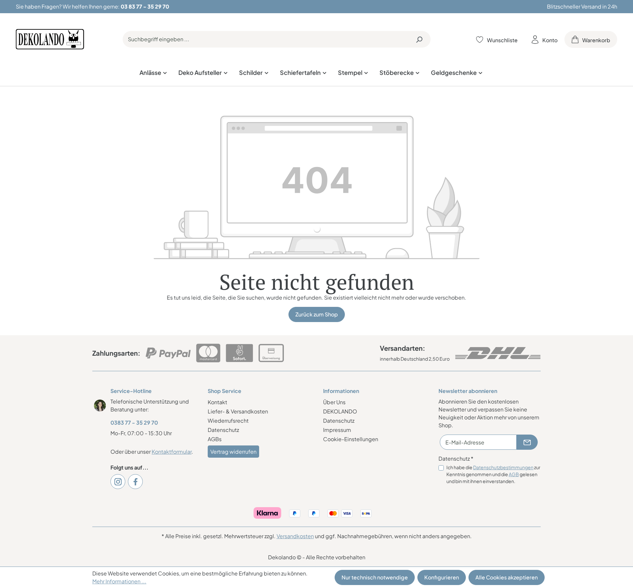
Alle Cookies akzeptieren (506, 577)
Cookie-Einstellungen (350, 439)
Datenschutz (223, 429)
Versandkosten (295, 536)
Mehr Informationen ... (119, 581)
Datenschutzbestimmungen (503, 467)
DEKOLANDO (340, 411)
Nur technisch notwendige (375, 577)
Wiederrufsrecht (228, 420)
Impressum (337, 429)
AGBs (215, 439)
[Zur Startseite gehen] (50, 39)
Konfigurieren (441, 577)
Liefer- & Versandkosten (238, 411)
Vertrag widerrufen (233, 451)
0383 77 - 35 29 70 (134, 422)
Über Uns (334, 402)
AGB (514, 474)
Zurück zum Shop (316, 314)
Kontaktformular (172, 451)
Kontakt (217, 402)
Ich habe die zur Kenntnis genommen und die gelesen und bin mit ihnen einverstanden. (493, 474)
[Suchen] (419, 39)
